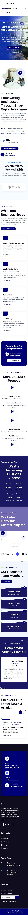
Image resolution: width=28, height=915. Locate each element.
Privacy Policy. (12, 901)
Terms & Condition (9, 912)
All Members (6, 581)
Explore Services (13, 47)
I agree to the (9, 901)
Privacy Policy (19, 912)
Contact (8, 12)
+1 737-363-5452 (10, 155)
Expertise (8, 8)
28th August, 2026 (15, 863)
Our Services (5, 841)
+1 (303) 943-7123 (16, 355)
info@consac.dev (11, 780)
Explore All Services (7, 228)
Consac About (5, 838)
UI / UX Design (8, 319)
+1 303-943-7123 (17, 786)
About (12, 3)
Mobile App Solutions (10, 269)
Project (15, 8)
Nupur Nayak (14, 615)
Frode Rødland (14, 592)
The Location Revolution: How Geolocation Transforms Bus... (13, 729)
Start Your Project (13, 52)
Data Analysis (7, 295)
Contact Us (5, 848)
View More (6, 254)
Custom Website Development (13, 243)
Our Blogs (4, 845)
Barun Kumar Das (14, 626)
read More (6, 735)
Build (7, 3)
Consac (20, 911)
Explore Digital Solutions (9, 148)
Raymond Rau (14, 603)
